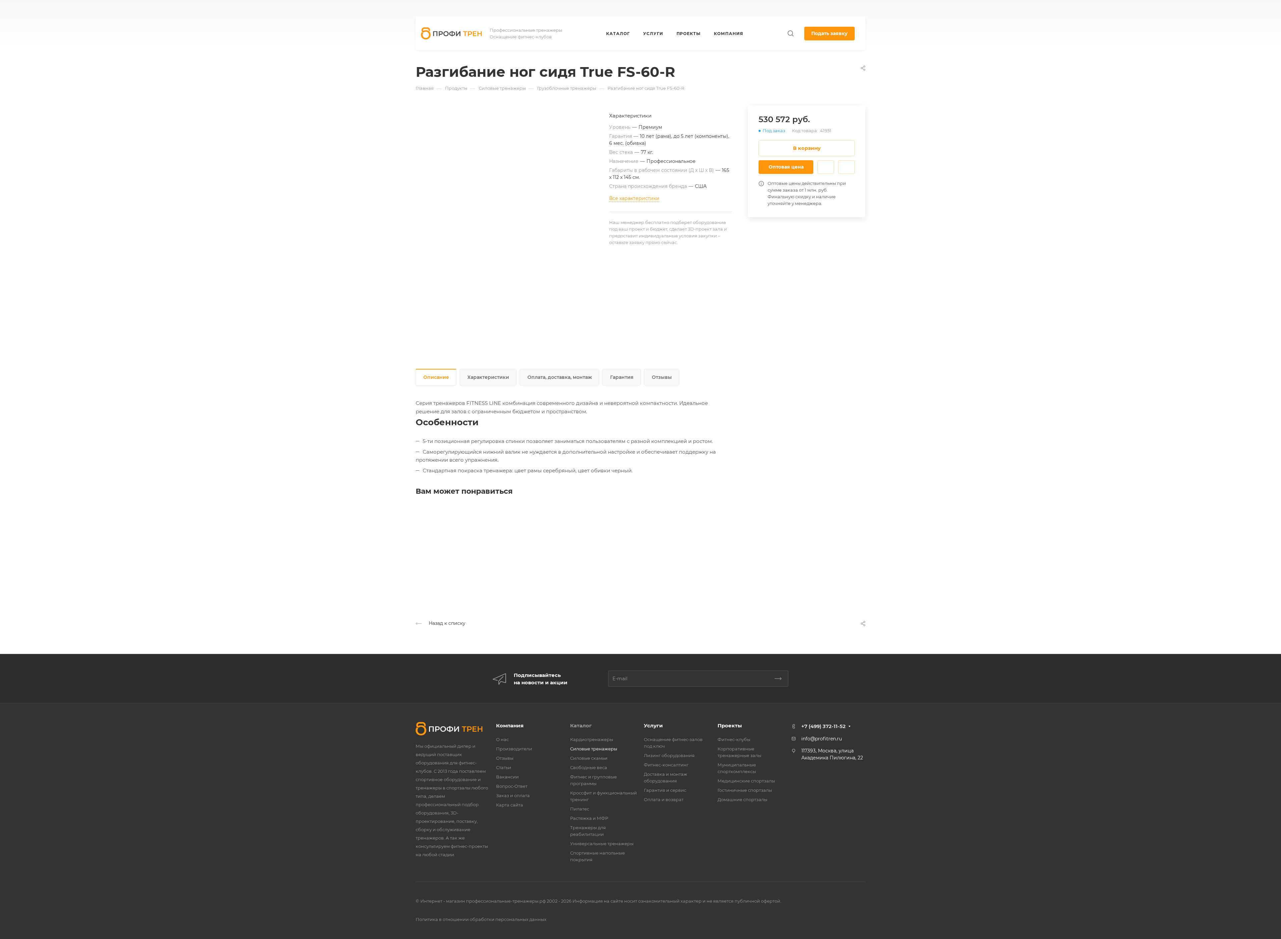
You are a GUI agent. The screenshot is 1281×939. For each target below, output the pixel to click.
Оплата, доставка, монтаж (559, 377)
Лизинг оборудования (669, 755)
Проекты (730, 725)
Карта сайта (509, 804)
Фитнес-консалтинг (666, 764)
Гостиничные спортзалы (745, 790)
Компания (509, 725)
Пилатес (579, 808)
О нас (502, 739)
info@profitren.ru (821, 739)
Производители (514, 748)
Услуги (653, 725)
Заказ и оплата (513, 795)
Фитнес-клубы (734, 739)
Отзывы (662, 377)
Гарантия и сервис (665, 790)
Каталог (581, 725)
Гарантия (621, 377)
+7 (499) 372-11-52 (679, 8)
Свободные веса (588, 767)
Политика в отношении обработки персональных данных (481, 919)
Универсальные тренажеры (601, 843)
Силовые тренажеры (593, 748)
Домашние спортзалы (742, 799)
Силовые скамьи (588, 758)
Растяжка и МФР (589, 818)
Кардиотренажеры (591, 739)
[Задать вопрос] (825, 167)
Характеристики (488, 377)
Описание (436, 377)
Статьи (503, 767)
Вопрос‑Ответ (511, 786)
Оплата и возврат (664, 799)
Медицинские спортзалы (746, 780)
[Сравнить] (846, 167)
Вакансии (507, 776)
